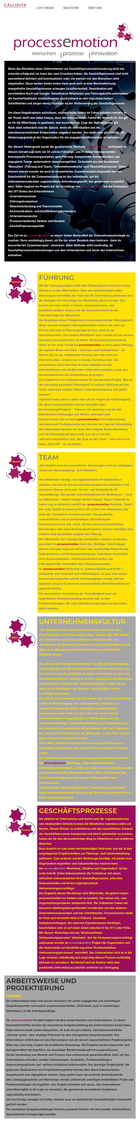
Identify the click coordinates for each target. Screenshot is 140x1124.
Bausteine (71, 8)
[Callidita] (15, 6)
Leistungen (45, 8)
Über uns (95, 8)
